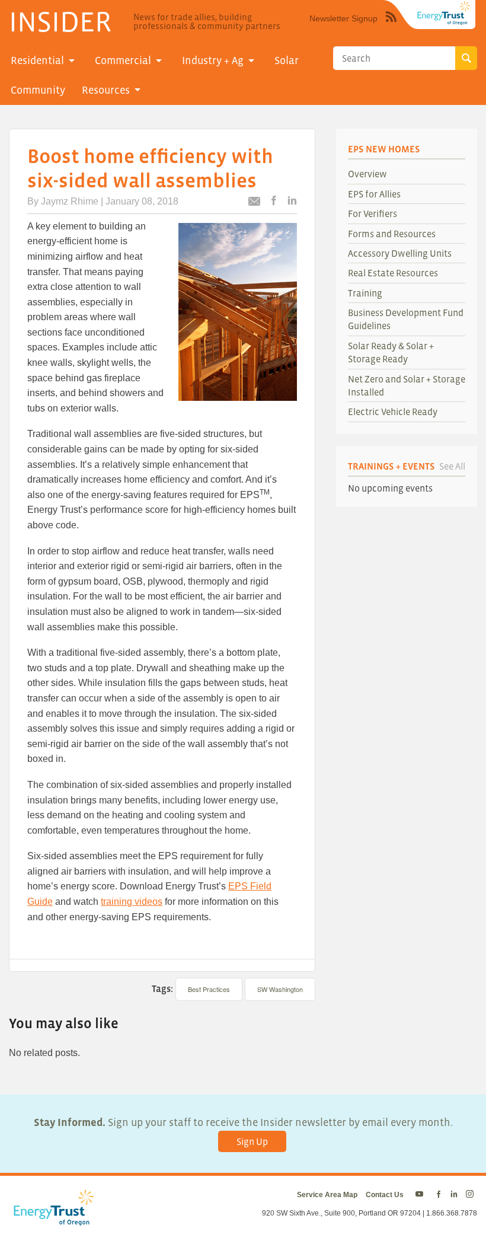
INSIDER (60, 21)
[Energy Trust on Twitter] (421, 1195)
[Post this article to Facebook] (274, 201)
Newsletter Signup (343, 18)
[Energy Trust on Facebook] (438, 1195)
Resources (106, 90)
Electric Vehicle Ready (392, 411)
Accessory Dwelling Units (400, 253)
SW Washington (280, 989)
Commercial (123, 60)
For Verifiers (372, 213)
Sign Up (252, 1141)
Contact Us (385, 1195)
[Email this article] (254, 203)
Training (365, 293)
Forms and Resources (392, 233)
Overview (367, 173)
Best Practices (209, 989)
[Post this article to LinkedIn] (292, 201)
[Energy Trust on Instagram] (471, 1195)
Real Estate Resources (393, 272)
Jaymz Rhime (69, 201)
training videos (131, 902)
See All (452, 466)
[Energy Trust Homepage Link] (444, 13)
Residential (37, 60)
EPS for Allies (374, 194)
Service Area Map (327, 1195)
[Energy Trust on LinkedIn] (454, 1195)
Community (38, 90)
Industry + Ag (213, 60)
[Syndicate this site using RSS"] (391, 25)
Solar (286, 60)
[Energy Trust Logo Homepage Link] (51, 1220)
